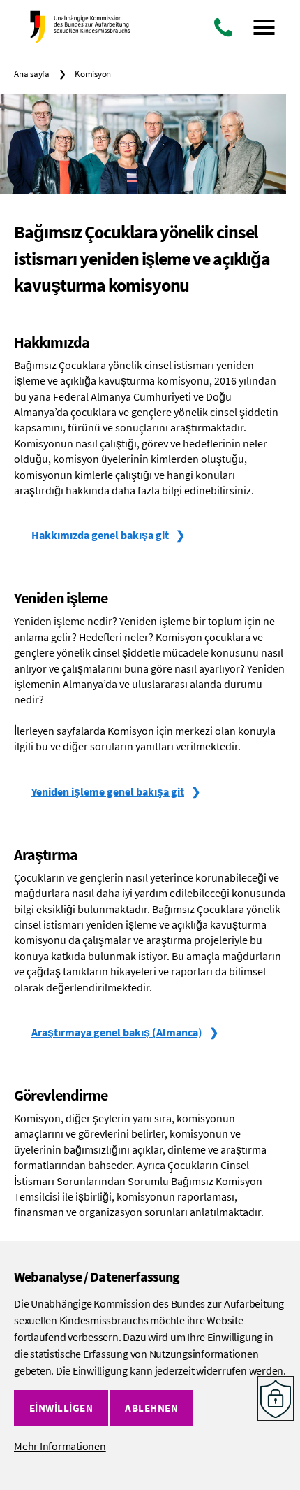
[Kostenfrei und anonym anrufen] (223, 27)
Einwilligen (61, 1407)
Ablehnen (151, 1407)
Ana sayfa (32, 74)
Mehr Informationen (60, 1446)
